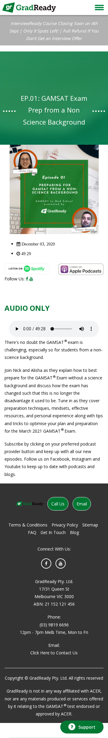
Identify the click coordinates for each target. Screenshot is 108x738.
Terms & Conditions (27, 525)
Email (81, 504)
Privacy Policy (65, 525)
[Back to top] (81, 710)
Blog (74, 532)
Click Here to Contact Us (54, 653)
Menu (99, 7)
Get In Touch (53, 532)
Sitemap (90, 525)
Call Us (57, 504)
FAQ (32, 532)
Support (86, 727)
